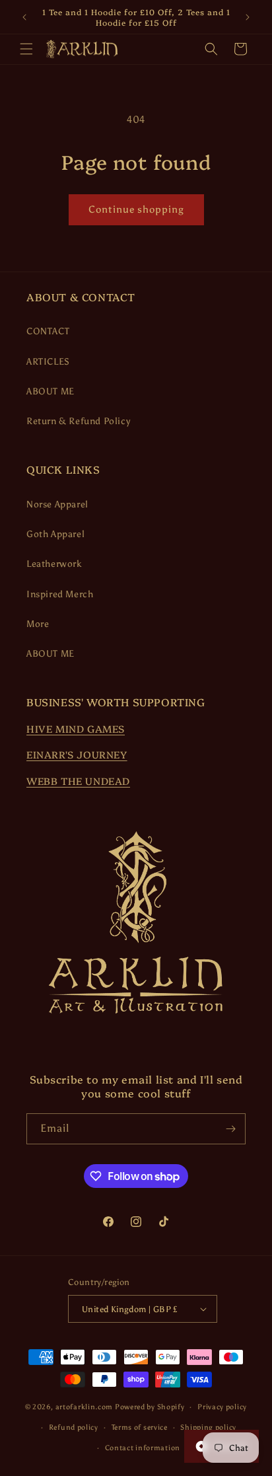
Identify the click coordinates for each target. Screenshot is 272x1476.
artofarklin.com (84, 1407)
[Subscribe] (230, 1128)
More (37, 624)
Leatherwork (54, 564)
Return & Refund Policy (78, 421)
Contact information (142, 1448)
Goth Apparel (55, 534)
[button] (26, 48)
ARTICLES (48, 361)
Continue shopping (136, 209)
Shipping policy (208, 1427)
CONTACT (47, 331)
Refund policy (73, 1427)
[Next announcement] (247, 17)
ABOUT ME (50, 391)
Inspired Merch (59, 594)
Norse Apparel (57, 504)
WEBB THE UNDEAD (78, 781)
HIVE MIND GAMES (75, 728)
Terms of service (140, 1427)
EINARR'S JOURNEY (76, 754)
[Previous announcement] (24, 17)
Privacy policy (222, 1407)
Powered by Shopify (150, 1407)
